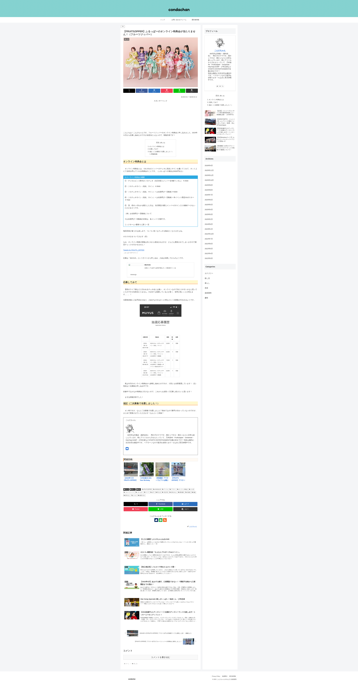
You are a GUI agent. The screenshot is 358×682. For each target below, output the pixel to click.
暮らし (133, 489)
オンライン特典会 (183, 489)
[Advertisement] (160, 115)
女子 (153, 492)
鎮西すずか (142, 495)
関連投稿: (154, 154)
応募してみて (153, 149)
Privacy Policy (216, 676)
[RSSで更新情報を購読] (165, 520)
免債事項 (224, 676)
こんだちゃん (220, 50)
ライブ (147, 492)
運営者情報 (232, 676)
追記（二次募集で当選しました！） (161, 151)
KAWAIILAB (158, 489)
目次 (158, 142)
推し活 (127, 489)
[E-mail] (127, 449)
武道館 (188, 492)
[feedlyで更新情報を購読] (160, 520)
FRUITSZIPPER (148, 489)
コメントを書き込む (160, 657)
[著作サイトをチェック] (156, 520)
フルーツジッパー (129, 492)
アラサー (173, 489)
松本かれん (174, 492)
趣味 (139, 489)
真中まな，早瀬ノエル (130, 495)
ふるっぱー (140, 492)
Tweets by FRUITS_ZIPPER (133, 250)
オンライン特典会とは (156, 146)
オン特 (192, 489)
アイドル (166, 489)
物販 (194, 492)
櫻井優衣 (181, 492)
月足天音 (166, 492)
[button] (192, 91)
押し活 (159, 492)
